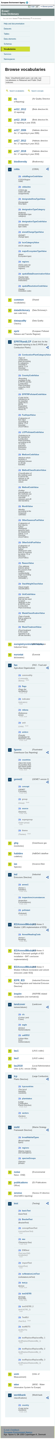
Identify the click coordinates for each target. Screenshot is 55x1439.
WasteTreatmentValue (27, 627)
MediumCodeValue (27, 454)
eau (23, 1239)
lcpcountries (27, 1086)
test (16, 1203)
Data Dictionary (24, 18)
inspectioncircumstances (27, 897)
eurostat (18, 654)
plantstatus (27, 1098)
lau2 (16, 1058)
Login (33, 6)
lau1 (16, 1050)
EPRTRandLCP (22, 341)
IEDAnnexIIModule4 (23, 967)
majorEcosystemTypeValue (27, 251)
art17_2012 (20, 140)
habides (18, 853)
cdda (17, 169)
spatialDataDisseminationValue (27, 274)
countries (26, 760)
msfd (17, 1127)
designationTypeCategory (27, 209)
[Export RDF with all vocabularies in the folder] (47, 169)
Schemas (8, 44)
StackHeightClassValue (27, 584)
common (19, 299)
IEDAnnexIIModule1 (23, 924)
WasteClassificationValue (27, 613)
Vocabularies (10, 49)
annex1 (25, 884)
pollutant (26, 910)
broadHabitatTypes (27, 1137)
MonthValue (27, 506)
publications (21, 1182)
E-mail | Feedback (11, 1430)
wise (16, 1384)
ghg (16, 843)
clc (23, 1014)
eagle (24, 1025)
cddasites (26, 187)
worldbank (20, 1395)
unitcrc (25, 732)
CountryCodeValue (27, 375)
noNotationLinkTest (27, 1274)
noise (17, 1172)
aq (15, 99)
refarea (25, 710)
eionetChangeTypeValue (27, 232)
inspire (18, 994)
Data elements (10, 39)
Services (7, 54)
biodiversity (20, 161)
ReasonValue (27, 563)
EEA (15, 2)
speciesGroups (27, 1158)
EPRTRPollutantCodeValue (27, 394)
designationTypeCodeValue (27, 221)
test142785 (26, 1293)
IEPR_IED (19, 980)
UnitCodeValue (27, 594)
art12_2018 (20, 119)
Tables (6, 34)
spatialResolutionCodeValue (27, 286)
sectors (25, 1113)
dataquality (20, 320)
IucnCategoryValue (27, 242)
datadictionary (22, 310)
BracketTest (27, 1219)
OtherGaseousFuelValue (27, 520)
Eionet (15, 18)
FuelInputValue (27, 415)
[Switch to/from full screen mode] (37, 6)
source (25, 808)
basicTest (26, 1211)
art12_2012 (20, 109)
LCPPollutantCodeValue (27, 432)
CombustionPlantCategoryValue (27, 355)
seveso (18, 1193)
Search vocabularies (17, 91)
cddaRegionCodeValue (27, 176)
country (25, 1405)
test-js (24, 1283)
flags (24, 686)
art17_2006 (20, 130)
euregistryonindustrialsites (23, 644)
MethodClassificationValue (27, 470)
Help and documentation (14, 24)
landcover (19, 1004)
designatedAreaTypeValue (27, 199)
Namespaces (9, 59)
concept (25, 786)
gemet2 (18, 779)
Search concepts (37, 91)
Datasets (7, 29)
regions (25, 262)
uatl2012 (25, 1035)
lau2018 (18, 1066)
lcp (15, 1076)
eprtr (16, 331)
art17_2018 (20, 151)
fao (15, 665)
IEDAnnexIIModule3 (23, 950)
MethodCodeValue (27, 487)
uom (16, 1374)
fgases (17, 749)
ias (15, 864)
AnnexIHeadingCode (27, 934)
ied (15, 874)
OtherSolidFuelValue (27, 542)
